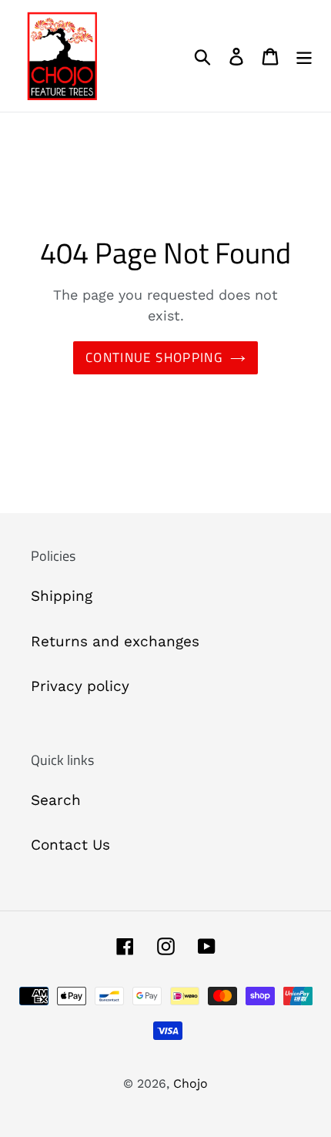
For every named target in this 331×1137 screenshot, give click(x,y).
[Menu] (304, 56)
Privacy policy (80, 686)
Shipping (61, 596)
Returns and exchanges (115, 641)
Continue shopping (153, 357)
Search (56, 800)
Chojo (190, 1083)
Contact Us (70, 845)
